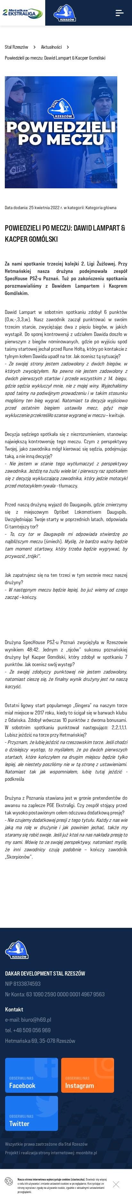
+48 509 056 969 (32, 1030)
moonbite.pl (86, 1152)
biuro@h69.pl (35, 1019)
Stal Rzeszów (16, 47)
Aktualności (51, 47)
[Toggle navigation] (119, 13)
